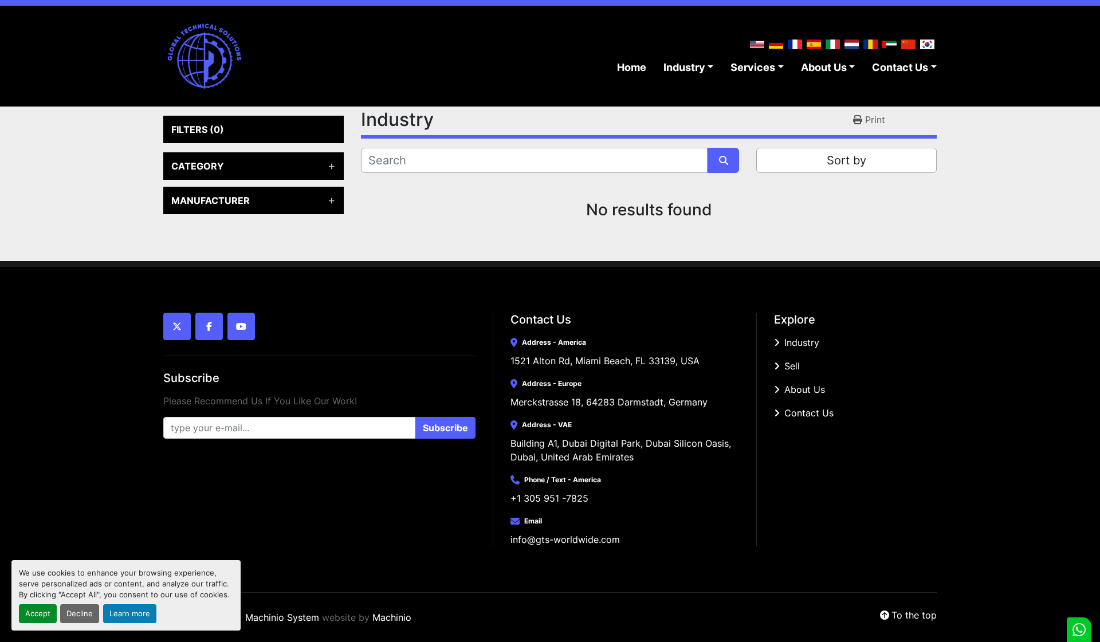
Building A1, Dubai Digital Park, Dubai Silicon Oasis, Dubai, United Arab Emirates (622, 450)
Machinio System (282, 617)
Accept (37, 613)
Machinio (391, 617)
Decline (79, 613)
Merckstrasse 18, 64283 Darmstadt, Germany (609, 402)
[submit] (723, 160)
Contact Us (900, 67)
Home (631, 67)
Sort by (846, 160)
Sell (792, 366)
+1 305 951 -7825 (549, 498)
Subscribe (445, 428)
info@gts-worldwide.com (565, 539)
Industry (684, 67)
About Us (824, 67)
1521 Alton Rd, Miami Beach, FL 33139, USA (605, 361)
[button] (688, 67)
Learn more (129, 613)
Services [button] (752, 67)
